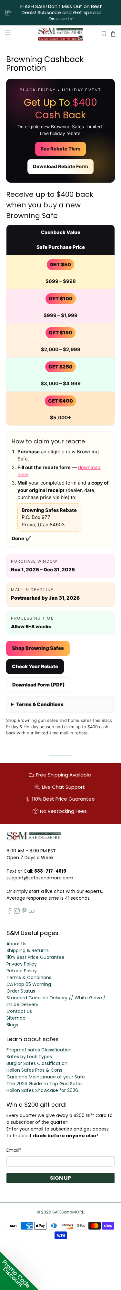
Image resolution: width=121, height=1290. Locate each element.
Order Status (20, 991)
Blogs (12, 1025)
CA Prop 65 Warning (28, 984)
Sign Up (60, 1178)
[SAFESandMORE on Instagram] (17, 912)
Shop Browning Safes (38, 648)
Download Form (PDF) (38, 685)
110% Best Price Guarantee (35, 957)
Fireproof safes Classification (39, 1050)
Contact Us (19, 1011)
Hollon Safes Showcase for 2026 (42, 1090)
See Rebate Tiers (60, 149)
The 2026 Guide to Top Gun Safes (44, 1083)
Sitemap (15, 1018)
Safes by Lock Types (29, 1056)
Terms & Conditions (40, 704)
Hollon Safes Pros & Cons (34, 1070)
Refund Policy (21, 970)
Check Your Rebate (35, 666)
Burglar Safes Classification (36, 1063)
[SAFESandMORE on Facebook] (9, 912)
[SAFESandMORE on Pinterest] (24, 912)
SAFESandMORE (68, 1212)
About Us (16, 943)
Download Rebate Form (60, 166)
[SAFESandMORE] (60, 34)
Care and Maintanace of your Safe (45, 1077)
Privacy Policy (21, 964)
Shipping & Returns (27, 950)
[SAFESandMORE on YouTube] (32, 912)
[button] (19, 1270)
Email (13, 1150)
